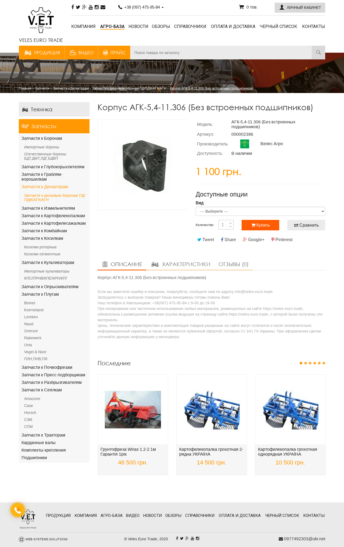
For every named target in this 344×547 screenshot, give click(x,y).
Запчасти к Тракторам (43, 435)
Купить (262, 225)
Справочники (190, 26)
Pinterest (283, 239)
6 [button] (324, 363)
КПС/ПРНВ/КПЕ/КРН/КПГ (46, 278)
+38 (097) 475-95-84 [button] (142, 7)
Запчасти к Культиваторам (48, 262)
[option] (143, 165)
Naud (28, 324)
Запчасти (43, 126)
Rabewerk (32, 338)
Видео (86, 52)
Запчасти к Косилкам (42, 238)
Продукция (47, 52)
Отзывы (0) (233, 264)
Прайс (118, 52)
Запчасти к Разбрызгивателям (52, 382)
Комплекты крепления (44, 450)
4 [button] (315, 363)
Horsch (30, 412)
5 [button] (319, 363)
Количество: (205, 225)
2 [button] (305, 363)
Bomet (29, 303)
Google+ (255, 239)
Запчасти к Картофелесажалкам (54, 223)
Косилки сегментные (42, 254)
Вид (199, 203)
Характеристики (185, 264)
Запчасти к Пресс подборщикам (53, 375)
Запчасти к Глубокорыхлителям (53, 167)
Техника (41, 109)
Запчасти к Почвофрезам (47, 367)
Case (28, 405)
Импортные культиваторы (46, 271)
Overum (31, 331)
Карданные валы (39, 442)
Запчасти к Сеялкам (42, 390)
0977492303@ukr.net (304, 539)
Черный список (278, 26)
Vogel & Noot (35, 352)
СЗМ (28, 419)
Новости (138, 26)
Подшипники (34, 457)
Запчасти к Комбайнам (44, 230)
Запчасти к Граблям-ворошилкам (42, 176)
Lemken (31, 317)
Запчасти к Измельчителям (48, 208)
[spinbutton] (226, 225)
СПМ (28, 426)
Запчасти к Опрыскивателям (50, 286)
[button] (300, 8)
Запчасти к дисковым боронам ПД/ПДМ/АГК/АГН (54, 197)
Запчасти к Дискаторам (45, 186)
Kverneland (34, 310)
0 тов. (252, 7)
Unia (28, 345)
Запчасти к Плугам (40, 294)
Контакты (313, 26)
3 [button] (310, 363)
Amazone (32, 398)
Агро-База (112, 26)
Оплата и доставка (233, 26)
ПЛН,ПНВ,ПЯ (35, 359)
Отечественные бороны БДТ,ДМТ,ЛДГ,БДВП (45, 156)
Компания (83, 26)
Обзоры (161, 26)
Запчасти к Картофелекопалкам (53, 215)
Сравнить (308, 225)
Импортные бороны (41, 147)
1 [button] (301, 363)
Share (229, 239)
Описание (125, 264)
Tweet (207, 239)
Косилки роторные (40, 247)
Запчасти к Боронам (42, 138)
